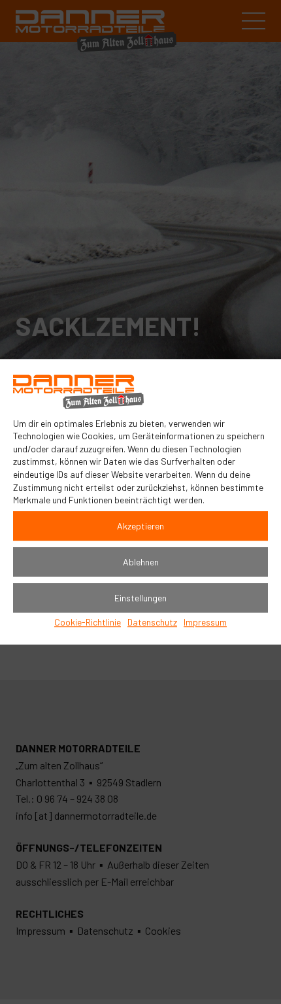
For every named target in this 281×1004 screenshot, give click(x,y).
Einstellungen (140, 597)
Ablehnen (141, 561)
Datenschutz (152, 622)
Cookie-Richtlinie (87, 622)
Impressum (205, 622)
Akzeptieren (140, 525)
